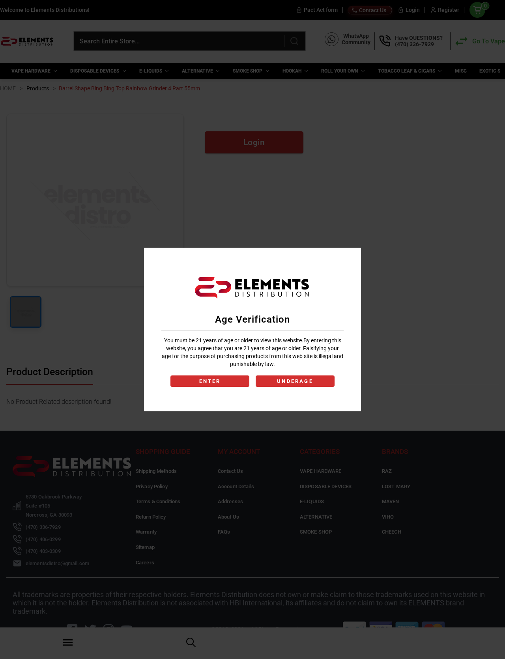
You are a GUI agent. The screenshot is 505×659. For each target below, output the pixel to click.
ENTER (210, 381)
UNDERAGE (295, 381)
